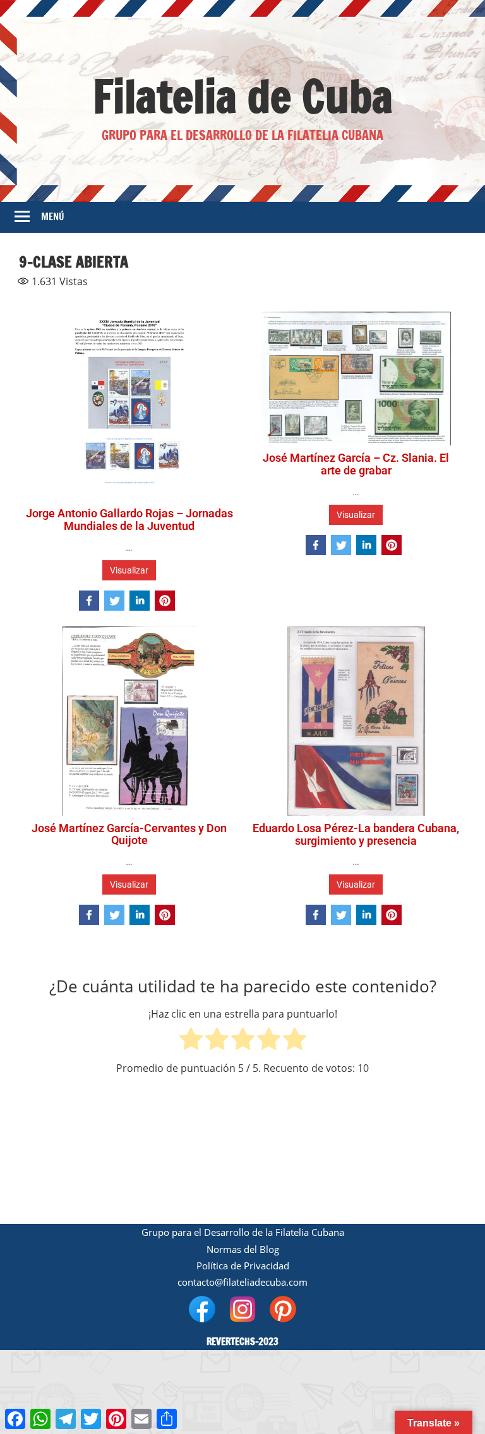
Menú (52, 216)
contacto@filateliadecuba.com (242, 1282)
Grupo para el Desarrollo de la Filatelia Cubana (242, 1232)
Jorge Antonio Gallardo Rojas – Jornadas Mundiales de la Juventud (129, 519)
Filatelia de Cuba (243, 96)
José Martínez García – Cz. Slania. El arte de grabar (356, 464)
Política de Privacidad (242, 1265)
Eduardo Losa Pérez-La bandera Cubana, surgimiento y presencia (356, 834)
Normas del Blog (243, 1249)
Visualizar (129, 570)
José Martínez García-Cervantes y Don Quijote (129, 834)
